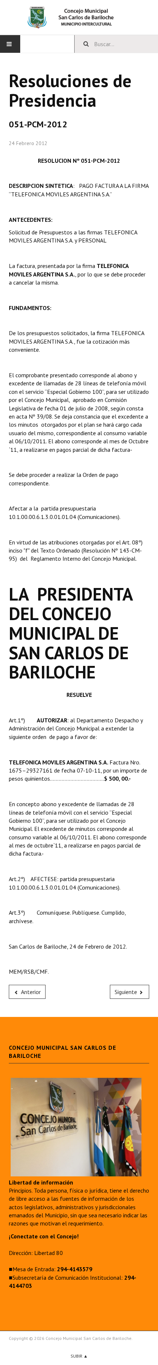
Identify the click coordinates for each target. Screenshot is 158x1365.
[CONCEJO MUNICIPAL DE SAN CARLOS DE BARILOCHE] (79, 17)
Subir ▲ (79, 1356)
